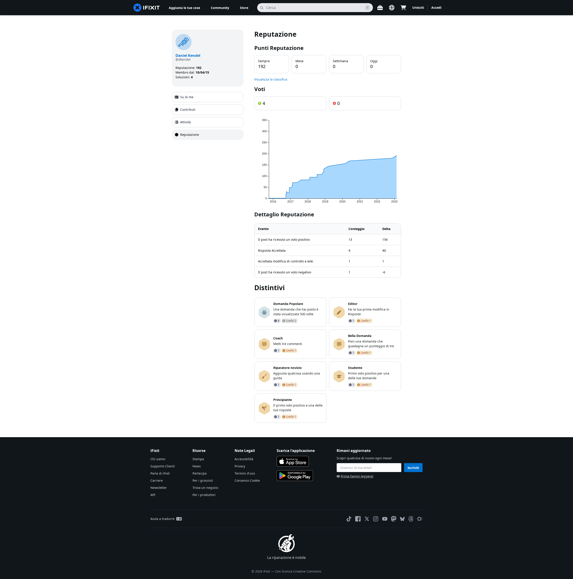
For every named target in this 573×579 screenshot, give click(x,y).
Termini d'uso (245, 473)
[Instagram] (375, 519)
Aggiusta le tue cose (184, 8)
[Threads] (411, 519)
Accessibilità (244, 459)
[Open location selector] (391, 7)
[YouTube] (384, 519)
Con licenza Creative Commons (298, 571)
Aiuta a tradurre (162, 519)
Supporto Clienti (162, 466)
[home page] (146, 8)
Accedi (436, 7)
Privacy (240, 466)
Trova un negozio (205, 487)
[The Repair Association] (420, 519)
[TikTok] (349, 519)
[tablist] (207, 116)
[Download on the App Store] (293, 461)
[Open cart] (403, 7)
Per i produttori (204, 495)
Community (220, 8)
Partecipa (199, 473)
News (196, 466)
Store (244, 8)
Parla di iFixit (160, 473)
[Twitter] (367, 519)
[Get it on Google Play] (295, 475)
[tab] (208, 97)
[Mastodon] (393, 519)
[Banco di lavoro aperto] (380, 7)
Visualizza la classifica (270, 79)
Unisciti (418, 7)
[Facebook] (358, 519)
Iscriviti (413, 468)
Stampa (198, 459)
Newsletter (158, 487)
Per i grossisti (202, 480)
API (152, 495)
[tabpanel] (327, 226)
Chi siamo (157, 459)
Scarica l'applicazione (296, 450)
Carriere (156, 480)
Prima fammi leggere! (357, 476)
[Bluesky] (402, 519)
